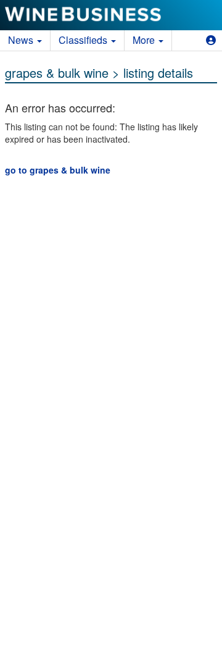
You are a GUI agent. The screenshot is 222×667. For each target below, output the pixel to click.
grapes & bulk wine (57, 73)
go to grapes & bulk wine (57, 170)
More (145, 40)
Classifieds (84, 40)
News (22, 40)
